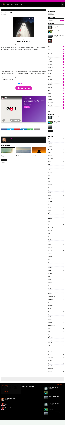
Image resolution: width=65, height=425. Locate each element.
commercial (56, 371)
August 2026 (56, 53)
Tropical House (56, 368)
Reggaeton (56, 336)
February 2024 (56, 99)
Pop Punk (56, 310)
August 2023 (56, 107)
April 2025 (56, 78)
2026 (56, 46)
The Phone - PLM (8, 407)
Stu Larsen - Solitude (35, 154)
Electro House (56, 227)
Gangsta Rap (56, 253)
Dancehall (56, 207)
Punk (56, 328)
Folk (56, 241)
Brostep (56, 187)
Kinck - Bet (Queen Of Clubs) (10, 398)
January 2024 (56, 101)
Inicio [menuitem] (8, 4)
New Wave (56, 308)
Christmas (56, 196)
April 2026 (56, 59)
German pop (56, 256)
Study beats (56, 360)
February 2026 (56, 62)
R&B (56, 331)
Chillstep (56, 192)
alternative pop (56, 369)
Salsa (56, 345)
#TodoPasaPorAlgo (5, 390)
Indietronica (56, 282)
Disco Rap (56, 215)
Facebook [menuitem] (11, 4)
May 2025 (56, 76)
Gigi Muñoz (12, 138)
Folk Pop (5, 9)
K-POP (56, 290)
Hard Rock (56, 265)
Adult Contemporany (56, 144)
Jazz (56, 285)
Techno (56, 363)
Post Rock (56, 316)
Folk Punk (56, 244)
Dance (56, 204)
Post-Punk (56, 319)
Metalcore (56, 302)
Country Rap (56, 201)
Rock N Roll (56, 342)
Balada (56, 170)
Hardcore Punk (56, 268)
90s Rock (56, 140)
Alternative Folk (56, 155)
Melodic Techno (56, 299)
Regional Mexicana (56, 337)
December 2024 (56, 84)
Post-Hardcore (56, 317)
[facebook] (62, 1)
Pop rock (56, 313)
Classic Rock (56, 198)
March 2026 (56, 61)
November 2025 (56, 67)
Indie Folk (56, 279)
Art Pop (56, 164)
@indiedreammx (5, 385)
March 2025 (56, 79)
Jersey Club (56, 288)
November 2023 (56, 104)
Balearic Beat (56, 172)
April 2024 (56, 96)
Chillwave (56, 193)
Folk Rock (56, 245)
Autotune (56, 167)
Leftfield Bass (56, 294)
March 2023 (56, 108)
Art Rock (56, 166)
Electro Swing (56, 230)
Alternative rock (56, 158)
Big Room (56, 178)
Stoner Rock (56, 359)
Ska (56, 348)
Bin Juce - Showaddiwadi (56, 30)
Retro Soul (56, 340)
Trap (56, 366)
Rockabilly (56, 343)
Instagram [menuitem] (16, 4)
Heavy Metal (56, 273)
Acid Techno (56, 143)
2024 (56, 49)
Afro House (56, 146)
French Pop (56, 247)
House (56, 276)
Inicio (54, 418)
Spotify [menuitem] (21, 4)
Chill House (56, 190)
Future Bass (56, 250)
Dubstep (56, 221)
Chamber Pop (56, 189)
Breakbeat (56, 186)
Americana (56, 163)
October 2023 (56, 105)
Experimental (56, 238)
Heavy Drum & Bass (56, 271)
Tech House (56, 362)
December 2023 (56, 102)
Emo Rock (56, 236)
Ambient (56, 161)
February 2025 (56, 81)
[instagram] (63, 1)
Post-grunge (56, 320)
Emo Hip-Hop (56, 235)
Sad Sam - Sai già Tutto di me (57, 26)
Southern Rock (56, 357)
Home (2, 9)
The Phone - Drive (8, 403)
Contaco (63, 418)
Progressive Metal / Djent (56, 325)
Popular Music (56, 314)
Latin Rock (56, 293)
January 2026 (56, 64)
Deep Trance (56, 213)
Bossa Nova (56, 184)
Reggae (56, 334)
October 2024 (56, 87)
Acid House (56, 141)
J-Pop (56, 284)
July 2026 (56, 55)
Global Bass (56, 261)
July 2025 (56, 73)
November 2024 (56, 85)
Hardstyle (56, 270)
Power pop (56, 322)
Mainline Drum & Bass (56, 296)
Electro (56, 224)
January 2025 (56, 82)
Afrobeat (56, 147)
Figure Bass (56, 239)
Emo (56, 233)
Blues (56, 181)
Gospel (56, 262)
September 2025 (56, 70)
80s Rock (56, 138)
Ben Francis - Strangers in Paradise (22, 154)
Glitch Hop (56, 259)
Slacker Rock (56, 351)
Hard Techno (56, 267)
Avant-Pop (56, 169)
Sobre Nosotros (58, 418)
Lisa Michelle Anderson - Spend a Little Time (7, 155)
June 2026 (56, 56)
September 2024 (56, 88)
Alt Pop (56, 152)
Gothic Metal (56, 264)
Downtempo (56, 216)
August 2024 (56, 90)
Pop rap (56, 311)
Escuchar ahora (27, 107)
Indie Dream (8, 418)
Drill (56, 219)
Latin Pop (56, 291)
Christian (56, 195)
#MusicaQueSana (11, 390)
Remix (56, 339)
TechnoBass (56, 365)
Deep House (56, 212)
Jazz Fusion (56, 287)
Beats (56, 175)
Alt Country (56, 149)
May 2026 (56, 58)
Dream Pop (56, 218)
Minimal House (56, 305)
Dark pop (56, 210)
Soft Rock (56, 354)
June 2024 (56, 93)
